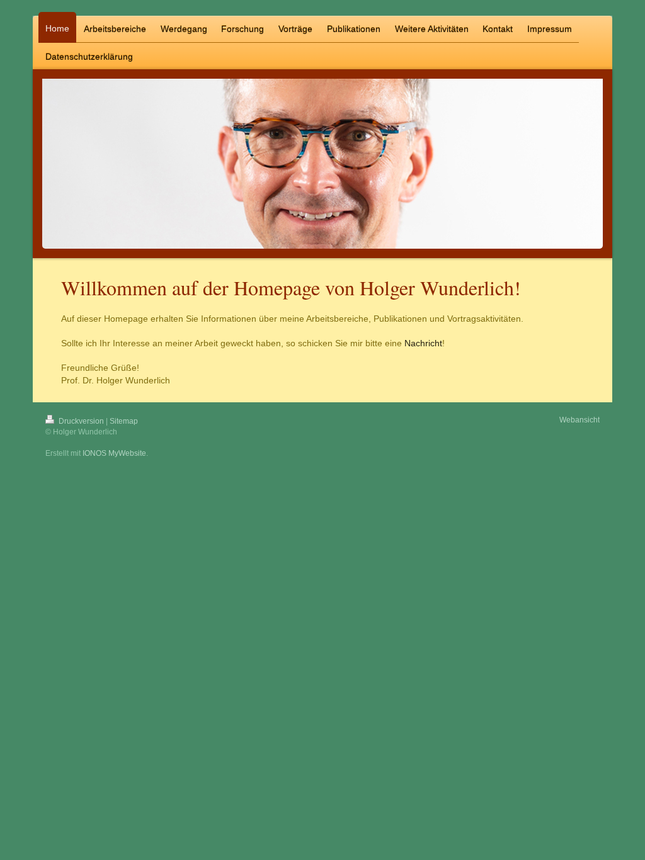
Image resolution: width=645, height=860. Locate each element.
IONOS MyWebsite (114, 453)
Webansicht (579, 420)
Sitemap (124, 421)
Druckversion (81, 421)
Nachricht (423, 343)
